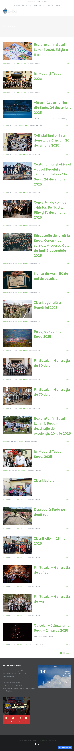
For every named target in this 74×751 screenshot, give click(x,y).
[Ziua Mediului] (17, 487)
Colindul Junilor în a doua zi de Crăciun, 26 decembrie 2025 (51, 140)
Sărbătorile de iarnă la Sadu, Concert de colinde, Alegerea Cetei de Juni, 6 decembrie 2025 (52, 245)
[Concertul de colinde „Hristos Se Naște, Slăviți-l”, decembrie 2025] (17, 209)
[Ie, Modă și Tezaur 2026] (17, 80)
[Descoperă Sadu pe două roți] (17, 516)
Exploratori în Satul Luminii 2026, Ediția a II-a (51, 49)
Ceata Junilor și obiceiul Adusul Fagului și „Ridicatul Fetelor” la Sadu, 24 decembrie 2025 (52, 174)
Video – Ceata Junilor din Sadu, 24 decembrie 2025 (52, 107)
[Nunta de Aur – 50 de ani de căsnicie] (17, 280)
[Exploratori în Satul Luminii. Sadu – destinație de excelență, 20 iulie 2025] (17, 425)
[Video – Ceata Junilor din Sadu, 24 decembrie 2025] (17, 109)
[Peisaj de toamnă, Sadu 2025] (17, 338)
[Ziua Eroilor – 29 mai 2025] (17, 545)
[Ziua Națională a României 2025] (17, 309)
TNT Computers (41, 740)
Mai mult (68, 63)
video (26, 125)
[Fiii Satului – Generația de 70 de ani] (17, 396)
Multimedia (23, 63)
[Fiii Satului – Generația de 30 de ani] (17, 367)
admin (6, 470)
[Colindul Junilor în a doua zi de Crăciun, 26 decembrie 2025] (17, 142)
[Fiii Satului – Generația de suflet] (17, 574)
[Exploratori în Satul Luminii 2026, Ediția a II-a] (17, 51)
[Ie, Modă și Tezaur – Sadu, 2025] (17, 458)
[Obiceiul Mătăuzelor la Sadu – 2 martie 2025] (17, 632)
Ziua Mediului (44, 480)
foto (18, 63)
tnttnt (5, 63)
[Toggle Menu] (70, 11)
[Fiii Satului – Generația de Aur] (17, 603)
